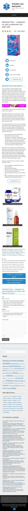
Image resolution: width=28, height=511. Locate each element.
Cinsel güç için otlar (11, 368)
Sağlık (5, 258)
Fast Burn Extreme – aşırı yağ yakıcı (12, 420)
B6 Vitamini (4, 262)
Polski (4, 406)
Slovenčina (6, 408)
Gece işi (21, 264)
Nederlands (19, 404)
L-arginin (8, 378)
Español (5, 400)
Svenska (5, 410)
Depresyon (16, 262)
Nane (3, 267)
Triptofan (8, 269)
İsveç (11, 265)
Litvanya (14, 378)
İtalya (14, 265)
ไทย (9, 410)
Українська (14, 410)
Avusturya (14, 364)
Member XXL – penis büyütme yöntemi (13, 473)
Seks (3, 383)
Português (9, 406)
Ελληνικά (14, 398)
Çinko (20, 385)
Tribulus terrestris (20, 383)
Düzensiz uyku (8, 264)
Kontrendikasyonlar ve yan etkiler (15, 250)
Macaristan (19, 378)
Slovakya (10, 383)
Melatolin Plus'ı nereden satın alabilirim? (11, 252)
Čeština (19, 396)
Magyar (10, 402)
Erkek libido (18, 370)
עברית (18, 400)
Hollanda (4, 265)
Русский (20, 406)
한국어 (13, 404)
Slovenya (15, 383)
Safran (22, 267)
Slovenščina (13, 408)
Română (15, 406)
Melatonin (18, 265)
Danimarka (18, 368)
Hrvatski (5, 402)
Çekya (16, 385)
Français (14, 400)
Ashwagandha (22, 260)
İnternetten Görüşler (11, 253)
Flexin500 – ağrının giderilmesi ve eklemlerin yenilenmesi (12, 466)
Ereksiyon (13, 370)
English (20, 398)
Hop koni (8, 265)
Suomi (9, 400)
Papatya (6, 267)
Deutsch (9, 398)
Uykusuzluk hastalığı (10, 271)
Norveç (4, 381)
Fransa (17, 264)
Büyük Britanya (10, 262)
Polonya (10, 267)
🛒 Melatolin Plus (16, 79)
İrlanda (23, 385)
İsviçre (9, 388)
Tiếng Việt (20, 410)
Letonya (11, 378)
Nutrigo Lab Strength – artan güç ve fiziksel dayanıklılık (13, 451)
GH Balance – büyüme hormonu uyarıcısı (14, 458)
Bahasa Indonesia (17, 402)
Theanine (4, 269)
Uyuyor (16, 271)
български (13, 396)
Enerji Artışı (9, 370)
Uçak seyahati (14, 269)
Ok (14, 509)
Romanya (19, 267)
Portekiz (14, 267)
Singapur (6, 383)
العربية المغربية (6, 396)
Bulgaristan (6, 366)
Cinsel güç (5, 368)
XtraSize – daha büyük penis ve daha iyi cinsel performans (13, 436)
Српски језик (20, 408)
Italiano (5, 404)
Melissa (22, 265)
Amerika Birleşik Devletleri (13, 260)
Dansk (4, 398)
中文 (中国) (6, 412)
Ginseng (19, 373)
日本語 (9, 404)
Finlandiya (14, 264)
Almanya (5, 260)
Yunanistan (11, 385)
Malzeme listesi (18, 249)
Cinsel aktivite (23, 366)
